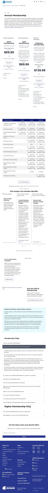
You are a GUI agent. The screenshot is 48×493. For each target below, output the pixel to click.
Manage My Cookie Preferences (38, 476)
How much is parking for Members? (11, 395)
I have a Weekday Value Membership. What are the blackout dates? (19, 402)
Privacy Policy (35, 490)
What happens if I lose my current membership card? (15, 415)
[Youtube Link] (33, 451)
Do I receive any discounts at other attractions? (14, 398)
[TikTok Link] (43, 451)
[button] (22, 246)
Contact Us (20, 447)
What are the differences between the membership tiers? (16, 346)
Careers (4, 447)
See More (5, 78)
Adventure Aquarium (6, 5)
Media (3, 455)
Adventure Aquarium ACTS (9, 449)
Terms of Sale (41, 488)
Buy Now (9, 62)
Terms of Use (35, 488)
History (4, 453)
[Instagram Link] (38, 451)
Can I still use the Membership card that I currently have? (16, 411)
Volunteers (5, 463)
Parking (19, 466)
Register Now (9, 279)
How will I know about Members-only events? (14, 382)
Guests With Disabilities (23, 451)
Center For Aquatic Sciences (7, 460)
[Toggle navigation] (44, 2)
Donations (4, 457)
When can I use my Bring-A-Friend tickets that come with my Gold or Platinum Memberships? (21, 387)
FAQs (18, 449)
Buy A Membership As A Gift (35, 300)
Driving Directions (21, 462)
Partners (4, 465)
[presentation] (10, 246)
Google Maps (20, 464)
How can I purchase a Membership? (11, 343)
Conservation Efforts (7, 451)
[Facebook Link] (33, 448)
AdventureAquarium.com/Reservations (13, 27)
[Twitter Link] (38, 448)
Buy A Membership (24, 182)
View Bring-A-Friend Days (9, 241)
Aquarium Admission (15, 5)
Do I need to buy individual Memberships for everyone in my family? (19, 375)
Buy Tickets (21, 241)
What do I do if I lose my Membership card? (13, 391)
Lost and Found (21, 453)
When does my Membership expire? (11, 379)
